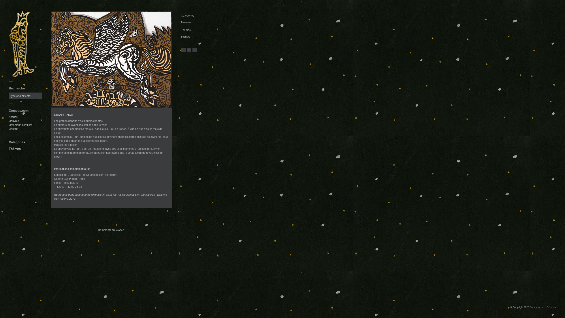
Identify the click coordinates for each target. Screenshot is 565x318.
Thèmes (15, 148)
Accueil (13, 117)
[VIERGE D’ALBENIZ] (183, 50)
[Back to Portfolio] (189, 50)
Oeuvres (14, 121)
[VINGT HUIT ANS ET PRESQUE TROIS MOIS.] (194, 50)
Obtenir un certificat (20, 125)
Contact (13, 129)
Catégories (17, 142)
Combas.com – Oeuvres (543, 307)
